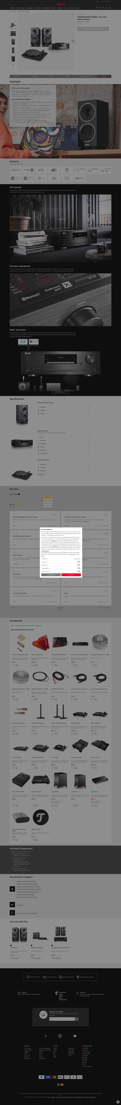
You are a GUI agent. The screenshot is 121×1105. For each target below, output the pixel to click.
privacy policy (73, 554)
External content (45, 571)
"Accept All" (55, 545)
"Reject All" (54, 540)
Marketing (44, 565)
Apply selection (51, 574)
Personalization (45, 568)
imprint (42, 555)
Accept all (71, 574)
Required (44, 558)
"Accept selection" (45, 550)
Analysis (43, 561)
